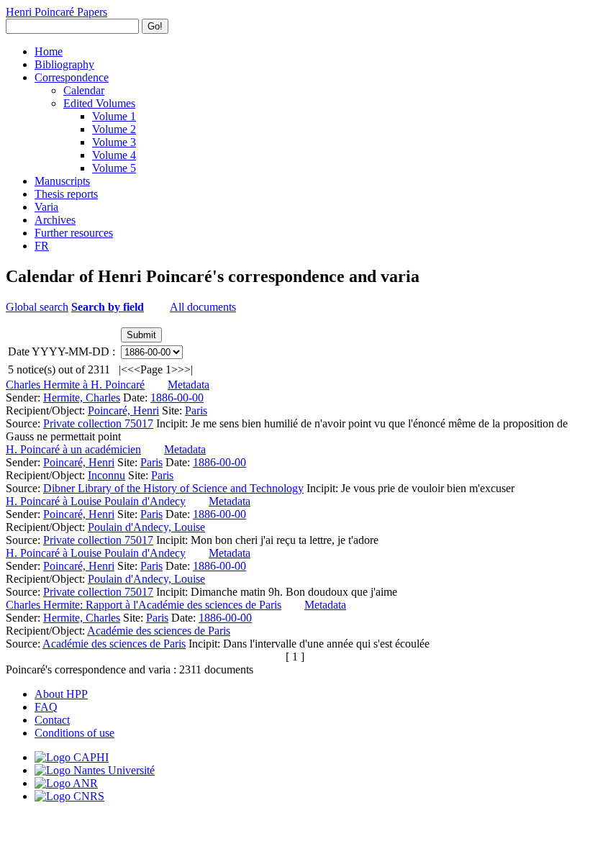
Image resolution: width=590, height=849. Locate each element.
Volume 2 (114, 129)
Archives (55, 220)
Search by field (107, 307)
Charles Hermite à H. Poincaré (75, 384)
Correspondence (72, 77)
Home (49, 51)
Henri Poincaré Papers (56, 12)
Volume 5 (114, 168)
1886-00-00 (177, 397)
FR (42, 246)
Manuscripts (62, 181)
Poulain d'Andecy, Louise (146, 527)
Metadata (188, 384)
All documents (203, 307)
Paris (196, 410)
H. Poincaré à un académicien (73, 449)
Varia (46, 207)
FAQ (46, 707)
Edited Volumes (99, 103)
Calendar (83, 90)
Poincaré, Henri (123, 410)
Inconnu (106, 475)
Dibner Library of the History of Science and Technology (173, 488)
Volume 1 (114, 116)
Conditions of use (74, 733)
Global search (37, 307)
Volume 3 (114, 142)
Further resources (74, 233)
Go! (155, 26)
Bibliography (64, 64)
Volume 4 (114, 155)
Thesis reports (66, 194)
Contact (52, 720)
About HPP (61, 694)
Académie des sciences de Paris (158, 631)
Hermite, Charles (81, 397)
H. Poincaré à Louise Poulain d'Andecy (96, 501)
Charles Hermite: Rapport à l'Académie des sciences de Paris (143, 605)
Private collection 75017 (98, 423)
